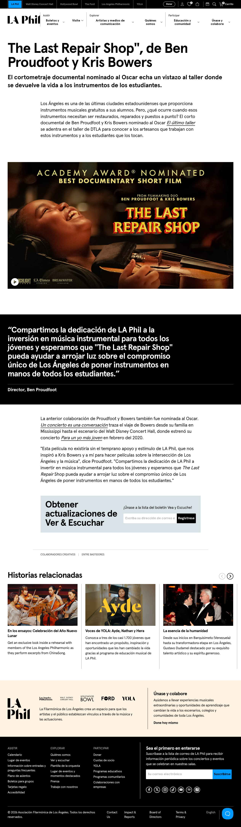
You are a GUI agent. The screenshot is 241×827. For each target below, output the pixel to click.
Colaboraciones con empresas (106, 785)
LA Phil (15, 4)
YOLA (140, 4)
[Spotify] (189, 790)
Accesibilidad (16, 792)
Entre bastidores (93, 554)
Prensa (54, 781)
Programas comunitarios (109, 777)
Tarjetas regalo (17, 787)
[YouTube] (181, 790)
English (210, 812)
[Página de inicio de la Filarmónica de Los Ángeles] (24, 19)
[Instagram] (165, 790)
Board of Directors (155, 815)
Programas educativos (107, 771)
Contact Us (112, 815)
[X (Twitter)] (157, 790)
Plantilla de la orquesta (65, 766)
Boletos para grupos (21, 781)
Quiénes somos (60, 755)
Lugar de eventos (19, 760)
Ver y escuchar (60, 760)
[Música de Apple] (197, 790)
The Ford (90, 4)
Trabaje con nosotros (64, 787)
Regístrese (186, 518)
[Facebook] (149, 790)
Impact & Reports (130, 815)
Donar (169, 4)
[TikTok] (173, 790)
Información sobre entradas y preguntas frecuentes (27, 768)
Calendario (15, 755)
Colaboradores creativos (58, 554)
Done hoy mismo (166, 723)
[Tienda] (197, 4)
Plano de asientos (19, 776)
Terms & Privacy (181, 815)
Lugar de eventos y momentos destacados (65, 774)
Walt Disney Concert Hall (39, 4)
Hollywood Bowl (69, 4)
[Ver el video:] (120, 225)
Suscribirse (222, 774)
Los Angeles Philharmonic (116, 4)
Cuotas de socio (103, 760)
